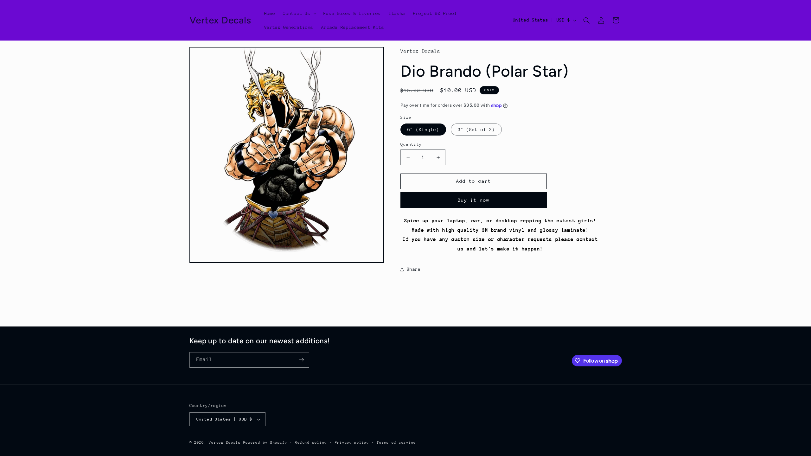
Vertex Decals (225, 442)
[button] (299, 13)
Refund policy (311, 442)
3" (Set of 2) (476, 129)
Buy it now (474, 200)
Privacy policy (352, 442)
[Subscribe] (301, 360)
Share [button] (413, 269)
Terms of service (396, 442)
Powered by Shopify (265, 442)
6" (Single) (423, 129)
